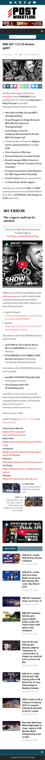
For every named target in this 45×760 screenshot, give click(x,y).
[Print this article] (22, 86)
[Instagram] (20, 2)
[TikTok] (30, 2)
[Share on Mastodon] (29, 86)
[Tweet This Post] (8, 86)
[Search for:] (22, 37)
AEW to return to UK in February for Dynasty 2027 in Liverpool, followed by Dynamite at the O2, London (32, 705)
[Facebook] (25, 2)
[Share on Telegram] (33, 86)
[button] (41, 31)
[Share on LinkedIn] (11, 86)
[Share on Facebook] (4, 86)
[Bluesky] (10, 2)
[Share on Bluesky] (36, 86)
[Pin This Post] (15, 86)
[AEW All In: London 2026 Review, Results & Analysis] (11, 559)
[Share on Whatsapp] (26, 86)
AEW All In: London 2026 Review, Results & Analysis (32, 558)
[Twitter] (15, 2)
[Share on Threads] (40, 86)
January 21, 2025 (11, 55)
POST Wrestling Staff (30, 55)
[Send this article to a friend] (18, 86)
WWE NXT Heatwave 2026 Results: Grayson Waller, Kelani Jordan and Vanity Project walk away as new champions (31, 622)
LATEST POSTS (10, 549)
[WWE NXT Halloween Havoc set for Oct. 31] (11, 602)
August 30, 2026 (31, 564)
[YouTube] (34, 2)
